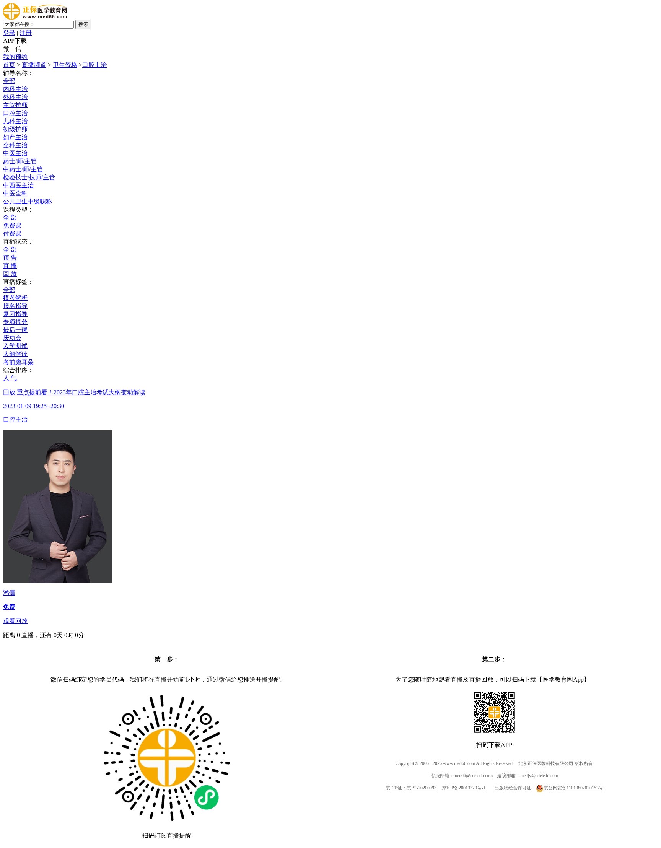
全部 (9, 81)
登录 (9, 32)
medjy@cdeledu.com (539, 775)
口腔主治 (94, 65)
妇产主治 (15, 137)
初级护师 (15, 129)
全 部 (10, 217)
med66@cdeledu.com (473, 775)
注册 (26, 32)
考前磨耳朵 (18, 362)
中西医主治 (18, 185)
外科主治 (15, 97)
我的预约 (15, 57)
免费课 (12, 225)
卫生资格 (65, 65)
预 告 (10, 257)
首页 (9, 65)
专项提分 (15, 322)
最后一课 (15, 330)
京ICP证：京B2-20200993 (411, 788)
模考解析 (15, 298)
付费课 (12, 233)
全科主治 (15, 145)
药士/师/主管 (20, 161)
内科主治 (15, 89)
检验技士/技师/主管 (29, 177)
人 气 (10, 378)
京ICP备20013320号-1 (463, 788)
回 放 (10, 273)
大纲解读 (15, 354)
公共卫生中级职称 (27, 201)
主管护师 (15, 105)
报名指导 (15, 306)
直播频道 (34, 65)
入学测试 (15, 346)
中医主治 (15, 153)
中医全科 (15, 193)
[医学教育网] (35, 18)
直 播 (10, 265)
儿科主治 (15, 121)
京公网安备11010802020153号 (573, 788)
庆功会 (12, 338)
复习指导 (15, 314)
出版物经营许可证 (513, 788)
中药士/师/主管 (23, 169)
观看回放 (15, 621)
